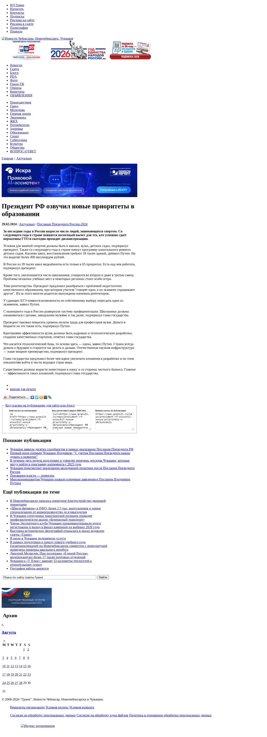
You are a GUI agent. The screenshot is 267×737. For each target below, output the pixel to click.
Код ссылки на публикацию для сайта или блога (39, 405)
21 (20, 674)
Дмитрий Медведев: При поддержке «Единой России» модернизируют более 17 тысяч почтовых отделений (49, 555)
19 (12, 674)
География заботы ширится (29, 568)
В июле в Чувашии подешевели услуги (38, 538)
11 (8, 666)
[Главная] (37, 38)
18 (8, 674)
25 (8, 683)
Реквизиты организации (27, 707)
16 (29, 666)
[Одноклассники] (41, 397)
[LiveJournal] (50, 397)
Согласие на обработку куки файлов (102, 715)
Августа (9, 632)
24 (4, 683)
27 (16, 683)
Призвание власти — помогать (32, 475)
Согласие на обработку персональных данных (43, 715)
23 (29, 674)
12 (12, 666)
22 (24, 674)
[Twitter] (37, 397)
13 (16, 666)
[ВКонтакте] (32, 397)
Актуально (24, 158)
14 (20, 666)
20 (16, 674)
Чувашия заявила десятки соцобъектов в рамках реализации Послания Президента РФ (72, 449)
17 (4, 674)
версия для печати (23, 389)
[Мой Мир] (45, 397)
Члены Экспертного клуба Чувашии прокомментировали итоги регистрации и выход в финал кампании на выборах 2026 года (55, 525)
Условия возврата (81, 707)
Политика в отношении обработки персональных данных (170, 715)
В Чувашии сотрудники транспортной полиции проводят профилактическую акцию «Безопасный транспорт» (51, 517)
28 (20, 683)
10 (4, 666)
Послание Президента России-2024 (62, 224)
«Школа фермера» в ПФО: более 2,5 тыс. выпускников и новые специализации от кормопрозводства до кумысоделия (55, 510)
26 (12, 683)
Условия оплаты (56, 707)
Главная (7, 158)
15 (24, 666)
